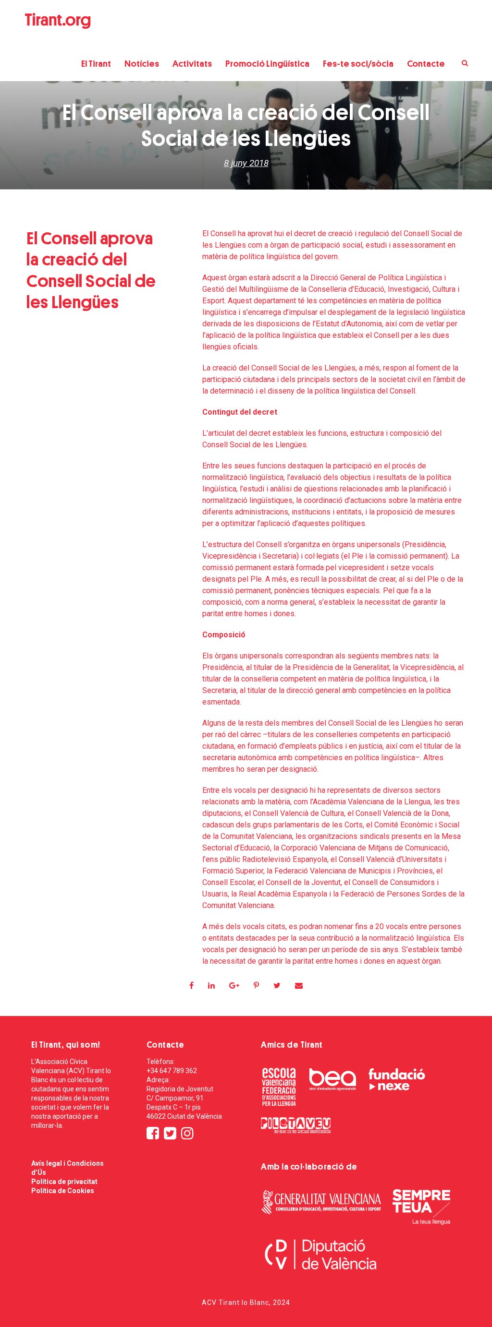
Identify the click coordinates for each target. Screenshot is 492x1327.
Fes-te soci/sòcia (358, 63)
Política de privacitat (64, 1181)
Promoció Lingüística (267, 63)
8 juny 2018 (246, 162)
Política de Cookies (62, 1191)
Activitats (192, 63)
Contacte (426, 63)
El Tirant (96, 63)
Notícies (141, 63)
